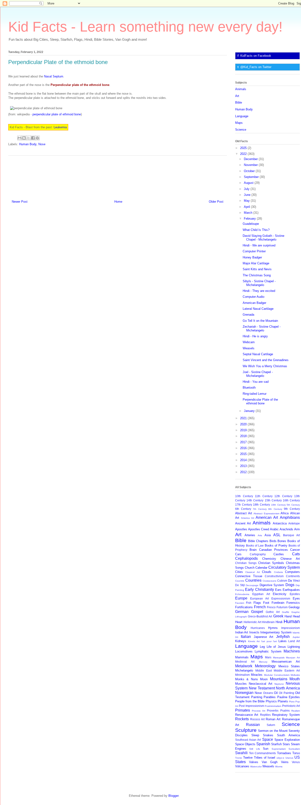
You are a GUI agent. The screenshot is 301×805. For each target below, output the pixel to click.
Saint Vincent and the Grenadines (266, 360)
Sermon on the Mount (273, 731)
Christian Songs (246, 562)
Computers (292, 572)
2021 (244, 418)
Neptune (279, 684)
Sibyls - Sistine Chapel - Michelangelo (259, 283)
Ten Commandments (262, 753)
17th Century (243, 504)
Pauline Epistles (288, 697)
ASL (277, 535)
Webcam (249, 342)
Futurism (282, 607)
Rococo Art (257, 719)
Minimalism (242, 674)
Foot (266, 602)
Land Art (294, 641)
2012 (244, 472)
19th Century (278, 504)
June (247, 195)
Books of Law (255, 545)
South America (288, 735)
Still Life (254, 749)
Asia (268, 535)
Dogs (289, 585)
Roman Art (273, 719)
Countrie (239, 581)
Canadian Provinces (273, 549)
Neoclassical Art (260, 683)
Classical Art (252, 572)
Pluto (292, 701)
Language (241, 116)
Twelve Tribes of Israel (259, 757)
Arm (297, 529)
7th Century (260, 509)
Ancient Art (243, 523)
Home (118, 201)
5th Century (293, 504)
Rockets (242, 719)
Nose (41, 144)
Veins (285, 762)
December (251, 159)
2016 (244, 448)
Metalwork (243, 666)
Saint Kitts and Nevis (257, 269)
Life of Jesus (276, 646)
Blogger (173, 795)
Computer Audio (253, 296)
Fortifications (244, 607)
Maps (239, 123)
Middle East (263, 670)
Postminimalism (273, 706)
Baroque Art (291, 535)
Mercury (263, 661)
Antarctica (280, 523)
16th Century (291, 500)
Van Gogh (269, 762)
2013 (244, 466)
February (250, 218)
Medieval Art (244, 661)
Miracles (256, 674)
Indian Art (241, 632)
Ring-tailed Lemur (254, 393)
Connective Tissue (248, 576)
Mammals (242, 657)
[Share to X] (28, 138)
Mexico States (289, 666)
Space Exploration (287, 739)
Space (267, 739)
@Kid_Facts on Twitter (255, 67)
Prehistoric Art (291, 705)
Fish (248, 602)
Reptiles (265, 714)
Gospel (257, 612)
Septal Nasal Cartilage (258, 354)
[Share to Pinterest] (37, 138)
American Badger (254, 303)
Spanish (263, 744)
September (252, 177)
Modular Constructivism (276, 675)
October (250, 171)
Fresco (271, 607)
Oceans (268, 692)
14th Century (254, 500)
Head (296, 616)
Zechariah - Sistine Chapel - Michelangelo (262, 328)
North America (288, 688)
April (247, 207)
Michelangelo (244, 670)
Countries (253, 580)
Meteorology (265, 666)
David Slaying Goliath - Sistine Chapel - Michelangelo (263, 237)
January (250, 411)
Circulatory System (284, 567)
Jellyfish (283, 637)
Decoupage (252, 585)
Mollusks (295, 675)
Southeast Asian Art (248, 739)
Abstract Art (243, 513)
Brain (253, 549)
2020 (244, 424)
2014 (244, 460)
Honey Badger (252, 257)
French (260, 607)
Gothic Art (273, 611)
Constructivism (274, 576)
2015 (244, 454)
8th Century (275, 509)
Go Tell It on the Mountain (260, 320)
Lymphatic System (268, 651)
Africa (285, 513)
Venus (296, 762)
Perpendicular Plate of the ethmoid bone (260, 401)
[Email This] (19, 138)
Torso (296, 753)
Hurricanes (258, 627)
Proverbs (272, 710)
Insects (254, 632)
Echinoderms (242, 594)
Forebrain (278, 602)
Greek (278, 616)
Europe (241, 598)
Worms (278, 766)
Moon (264, 679)
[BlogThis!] (24, 138)
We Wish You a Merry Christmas (265, 366)
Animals (240, 89)
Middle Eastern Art (287, 670)
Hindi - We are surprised (259, 245)
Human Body (27, 144)
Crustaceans (269, 581)
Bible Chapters (258, 541)
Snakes (268, 735)
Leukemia (60, 127)
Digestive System (272, 585)
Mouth (294, 679)
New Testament (262, 688)
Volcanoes (242, 766)
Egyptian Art (261, 594)
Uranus (289, 758)
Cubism (282, 580)
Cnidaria (278, 572)
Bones (281, 541)
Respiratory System (286, 714)
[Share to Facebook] (33, 138)
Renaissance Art (246, 714)
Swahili (241, 753)
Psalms (285, 710)
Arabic (274, 529)
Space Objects (245, 744)
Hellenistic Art (252, 622)
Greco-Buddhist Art (260, 616)
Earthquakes (291, 590)
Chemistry (269, 558)
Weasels (248, 348)
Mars (268, 657)
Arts (260, 535)
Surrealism (294, 749)
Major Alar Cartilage (256, 263)
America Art (247, 518)
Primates (242, 710)
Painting (256, 697)
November (251, 165)
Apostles (241, 529)
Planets (283, 701)
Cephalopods (246, 558)
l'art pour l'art (269, 641)
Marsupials (279, 657)
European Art (259, 598)
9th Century (292, 508)
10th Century (244, 496)
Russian (253, 725)
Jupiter (296, 637)
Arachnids (286, 529)
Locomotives (244, 651)
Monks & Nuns (246, 679)
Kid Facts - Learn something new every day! (145, 27)
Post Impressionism (251, 705)
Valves (253, 762)
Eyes (296, 598)
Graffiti (285, 612)
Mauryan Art (293, 657)
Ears (278, 590)
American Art (267, 517)
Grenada (248, 314)
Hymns (273, 628)
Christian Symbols (271, 563)
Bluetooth (249, 387)
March (248, 212)
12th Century (283, 496)
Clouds (266, 572)
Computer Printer (254, 251)
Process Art (258, 710)
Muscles (241, 683)
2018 (244, 436)
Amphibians (290, 517)
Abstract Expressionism (266, 513)
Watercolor (256, 766)
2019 (244, 430)
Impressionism (290, 627)
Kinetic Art (254, 641)
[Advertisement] (118, 176)
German (242, 612)
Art (237, 96)
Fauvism (239, 603)
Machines (292, 651)
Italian (246, 637)
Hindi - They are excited (259, 291)
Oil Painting (286, 692)
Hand (288, 616)
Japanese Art (263, 637)
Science (240, 129)
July (247, 189)
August (249, 183)
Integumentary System (275, 632)
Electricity (279, 594)
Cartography (258, 554)
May (247, 200)
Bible (238, 102)
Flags (257, 602)
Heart (238, 622)
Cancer (295, 549)
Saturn (271, 724)
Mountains (278, 679)
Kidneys (240, 641)
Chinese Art (290, 558)
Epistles (295, 594)
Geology (294, 607)
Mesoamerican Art (286, 661)
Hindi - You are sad (256, 381)
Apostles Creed (258, 529)
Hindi (279, 622)
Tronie (238, 758)
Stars (286, 744)
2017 (244, 442)
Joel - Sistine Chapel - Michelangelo (258, 374)
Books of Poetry (276, 545)
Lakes (282, 641)
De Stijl (240, 585)
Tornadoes (284, 753)
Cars (238, 554)
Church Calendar (256, 567)
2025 (244, 148)
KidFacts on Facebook (255, 55)
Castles (278, 554)
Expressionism (280, 598)
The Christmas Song (257, 275)
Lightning (294, 646)
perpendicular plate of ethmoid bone (56, 114)
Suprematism (279, 749)
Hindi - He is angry (255, 336)
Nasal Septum (53, 76)
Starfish (276, 744)
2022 (244, 154)
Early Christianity (259, 590)
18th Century (261, 504)
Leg (262, 646)
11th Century (264, 496)
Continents (293, 576)
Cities (239, 572)
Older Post (216, 201)
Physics (271, 701)
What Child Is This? (256, 230)
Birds (273, 541)
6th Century (243, 508)
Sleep (255, 735)
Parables (270, 697)
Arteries (250, 535)
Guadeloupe (251, 223)
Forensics (293, 602)
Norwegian (244, 693)
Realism (295, 710)
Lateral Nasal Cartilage (258, 308)
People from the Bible (250, 701)
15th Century (273, 500)
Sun (265, 748)
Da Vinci (294, 580)
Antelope (294, 523)
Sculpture (246, 730)
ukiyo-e (280, 758)
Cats (296, 554)
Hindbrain (268, 622)
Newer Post (20, 201)
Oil (276, 693)
